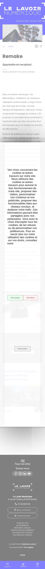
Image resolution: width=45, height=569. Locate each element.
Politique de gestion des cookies (26, 245)
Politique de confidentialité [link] (22, 398)
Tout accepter (15, 298)
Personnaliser (22, 349)
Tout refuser (30, 298)
